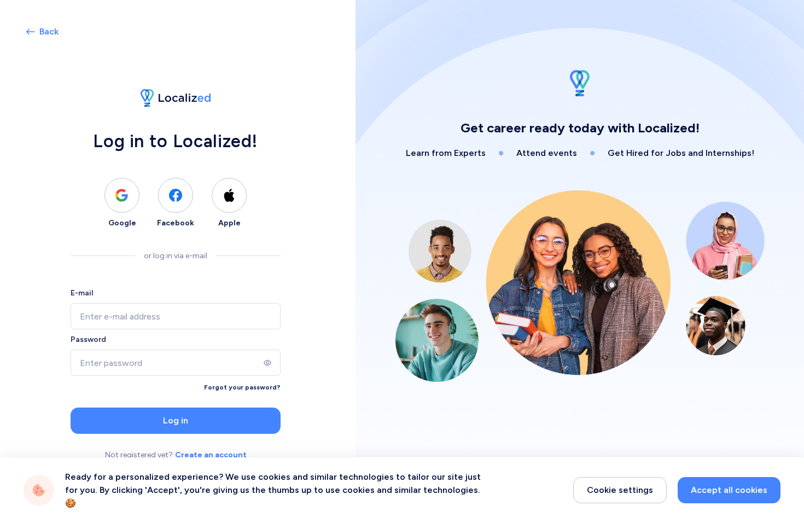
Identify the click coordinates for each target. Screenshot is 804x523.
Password (88, 339)
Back (49, 31)
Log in (175, 420)
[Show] (267, 362)
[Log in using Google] (121, 195)
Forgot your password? (242, 387)
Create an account (211, 455)
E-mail (82, 293)
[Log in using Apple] (229, 195)
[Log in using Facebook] (175, 195)
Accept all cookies (729, 490)
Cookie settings (620, 490)
